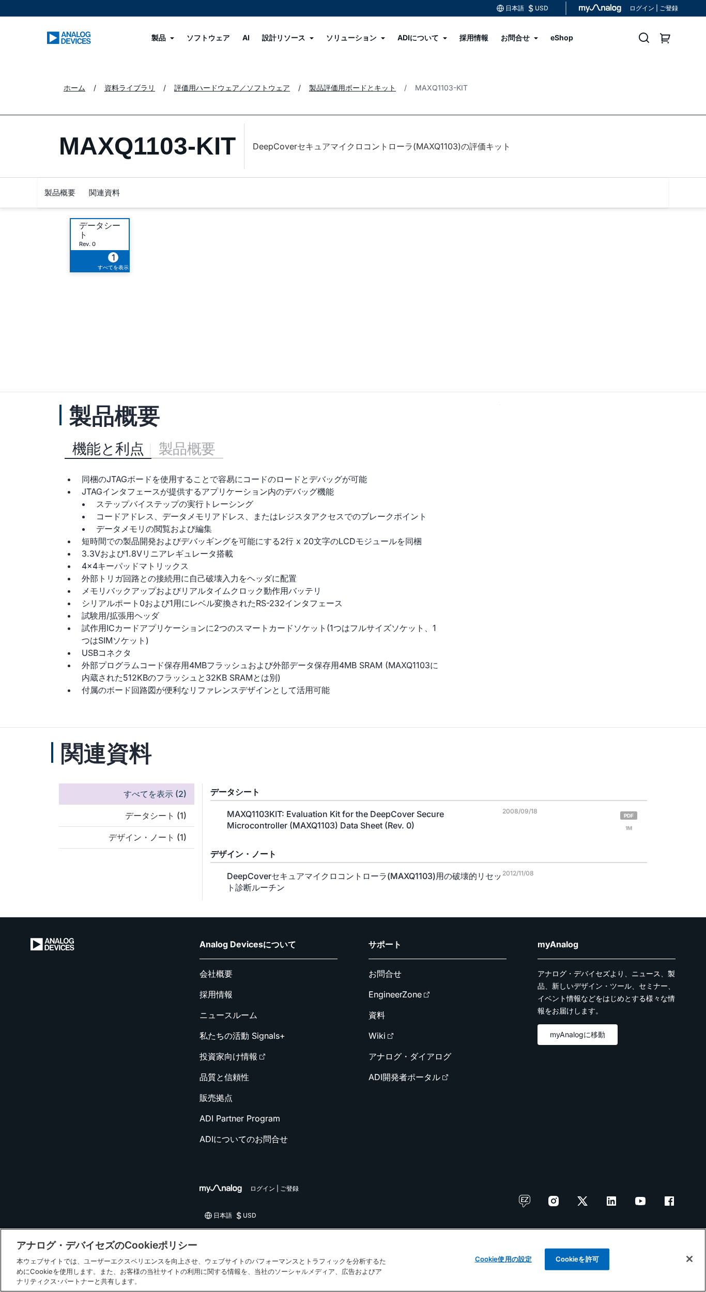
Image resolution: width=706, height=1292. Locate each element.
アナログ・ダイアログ (410, 1056)
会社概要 (216, 973)
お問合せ (385, 973)
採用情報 (216, 994)
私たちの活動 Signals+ (242, 1035)
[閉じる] (689, 1259)
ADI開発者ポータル (404, 1077)
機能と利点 (108, 448)
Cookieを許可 (577, 1259)
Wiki (377, 1035)
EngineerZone (395, 994)
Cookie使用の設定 (503, 1259)
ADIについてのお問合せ (243, 1139)
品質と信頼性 (224, 1077)
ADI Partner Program (239, 1118)
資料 (377, 1015)
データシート (99, 230)
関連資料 (104, 192)
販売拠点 (216, 1098)
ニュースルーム (228, 1015)
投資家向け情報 (228, 1056)
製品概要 (59, 192)
